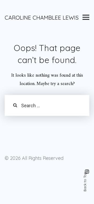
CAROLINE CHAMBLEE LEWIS (42, 17)
